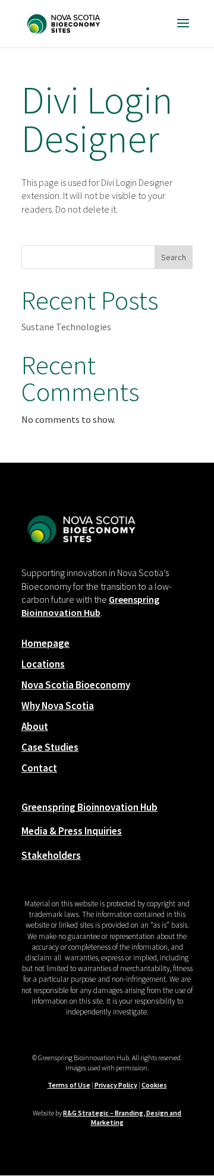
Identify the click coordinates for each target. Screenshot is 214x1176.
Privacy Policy (116, 1084)
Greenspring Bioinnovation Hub (89, 807)
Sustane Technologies (66, 327)
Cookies (154, 1084)
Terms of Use (69, 1084)
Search (173, 257)
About (34, 726)
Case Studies (49, 747)
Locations (43, 664)
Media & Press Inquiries (71, 830)
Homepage (45, 643)
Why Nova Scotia (57, 705)
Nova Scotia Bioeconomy (75, 684)
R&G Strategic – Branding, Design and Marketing (122, 1117)
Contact (39, 767)
